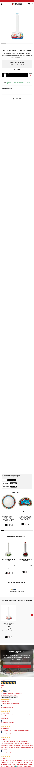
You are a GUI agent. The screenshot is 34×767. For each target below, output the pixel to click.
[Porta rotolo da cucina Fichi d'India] (8, 549)
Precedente (5, 697)
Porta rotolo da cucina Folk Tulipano (25, 560)
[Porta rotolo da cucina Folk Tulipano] (25, 549)
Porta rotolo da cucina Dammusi (8, 624)
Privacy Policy (28, 670)
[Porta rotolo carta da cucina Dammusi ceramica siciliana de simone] (17, 26)
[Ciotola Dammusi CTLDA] (8, 502)
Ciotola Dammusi (8, 511)
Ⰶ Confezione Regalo (17, 64)
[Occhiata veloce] (11, 525)
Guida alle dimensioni (7, 92)
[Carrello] (32, 4)
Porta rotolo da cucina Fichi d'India (8, 560)
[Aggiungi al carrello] (6, 525)
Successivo (14, 697)
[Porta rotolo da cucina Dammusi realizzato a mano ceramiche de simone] (8, 613)
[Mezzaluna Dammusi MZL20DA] (25, 502)
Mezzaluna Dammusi (25, 511)
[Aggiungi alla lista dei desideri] (30, 75)
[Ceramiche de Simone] (16, 4)
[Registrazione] (26, 4)
